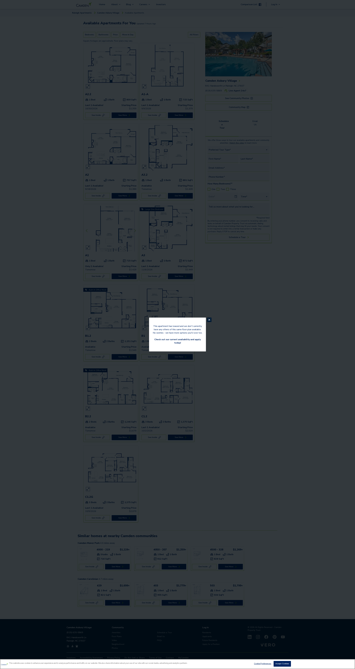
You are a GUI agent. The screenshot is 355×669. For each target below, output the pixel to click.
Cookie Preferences (262, 663)
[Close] (351, 664)
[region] (177, 664)
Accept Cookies (282, 663)
